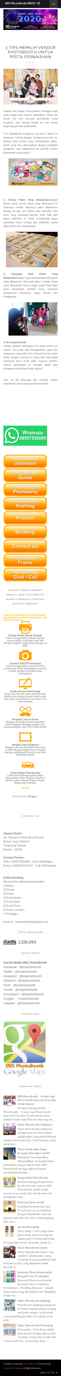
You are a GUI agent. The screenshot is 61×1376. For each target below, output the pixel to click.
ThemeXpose (30, 1363)
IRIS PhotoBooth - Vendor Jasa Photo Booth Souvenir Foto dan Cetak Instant (36, 1100)
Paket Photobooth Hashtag (33, 1300)
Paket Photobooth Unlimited (34, 1124)
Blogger (32, 796)
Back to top (47, 1372)
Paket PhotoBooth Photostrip (35, 1325)
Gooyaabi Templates (12, 1368)
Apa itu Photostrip (28, 1227)
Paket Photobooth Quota (32, 1247)
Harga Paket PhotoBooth (32, 1177)
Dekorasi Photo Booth (30, 1202)
